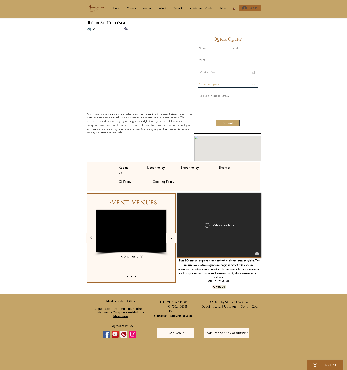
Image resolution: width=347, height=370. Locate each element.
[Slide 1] (127, 276)
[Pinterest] (123, 334)
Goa (108, 309)
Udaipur (119, 309)
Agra (98, 309)
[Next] (171, 238)
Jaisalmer (103, 312)
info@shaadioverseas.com (242, 273)
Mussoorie (120, 316)
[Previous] (91, 238)
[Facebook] (106, 334)
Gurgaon (119, 312)
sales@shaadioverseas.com (173, 316)
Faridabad (135, 312)
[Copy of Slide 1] (131, 276)
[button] (234, 8)
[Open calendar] (253, 72)
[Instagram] (132, 334)
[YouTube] (115, 334)
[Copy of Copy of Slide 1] (135, 276)
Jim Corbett (135, 309)
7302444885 (179, 306)
